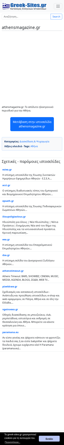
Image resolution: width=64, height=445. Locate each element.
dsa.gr (6, 255)
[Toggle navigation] (58, 6)
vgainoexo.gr (10, 309)
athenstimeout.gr (13, 270)
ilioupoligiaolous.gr (14, 216)
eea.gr (6, 239)
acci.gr (6, 185)
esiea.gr (7, 169)
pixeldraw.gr (9, 286)
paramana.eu (10, 332)
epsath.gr (8, 201)
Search (56, 16)
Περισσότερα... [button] (12, 442)
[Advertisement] (32, 66)
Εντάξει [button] (49, 439)
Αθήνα (34, 146)
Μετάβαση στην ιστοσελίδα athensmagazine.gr (32, 124)
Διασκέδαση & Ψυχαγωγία (34, 141)
